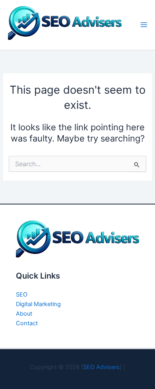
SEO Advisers (101, 367)
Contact (27, 323)
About (24, 313)
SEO (21, 294)
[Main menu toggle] (144, 24)
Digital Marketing (38, 304)
